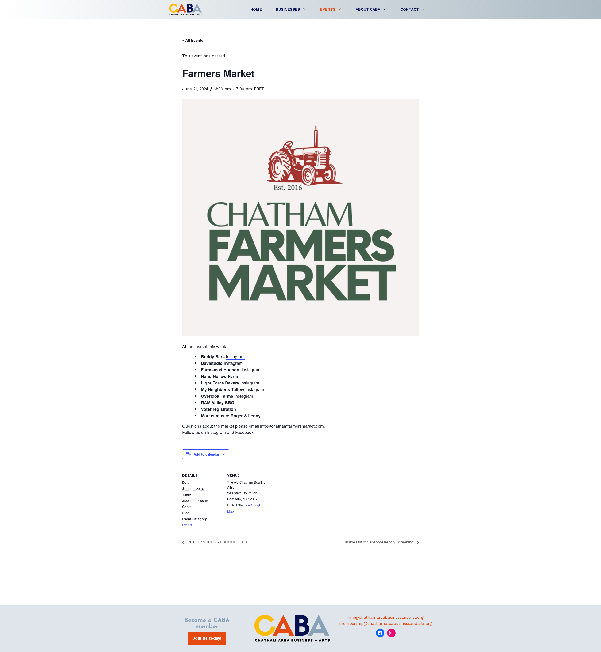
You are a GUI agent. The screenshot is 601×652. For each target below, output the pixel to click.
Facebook (244, 432)
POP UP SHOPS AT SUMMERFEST (218, 542)
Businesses (288, 9)
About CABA (368, 9)
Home (256, 9)
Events (327, 9)
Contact (410, 9)
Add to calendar (206, 454)
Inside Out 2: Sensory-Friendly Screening (379, 542)
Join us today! (207, 638)
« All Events (192, 40)
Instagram (235, 356)
